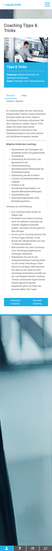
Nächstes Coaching (37, 302)
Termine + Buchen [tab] (14, 101)
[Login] (6, 548)
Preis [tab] (24, 95)
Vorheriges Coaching (15, 302)
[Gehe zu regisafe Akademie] (12, 5)
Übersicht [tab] (10, 95)
